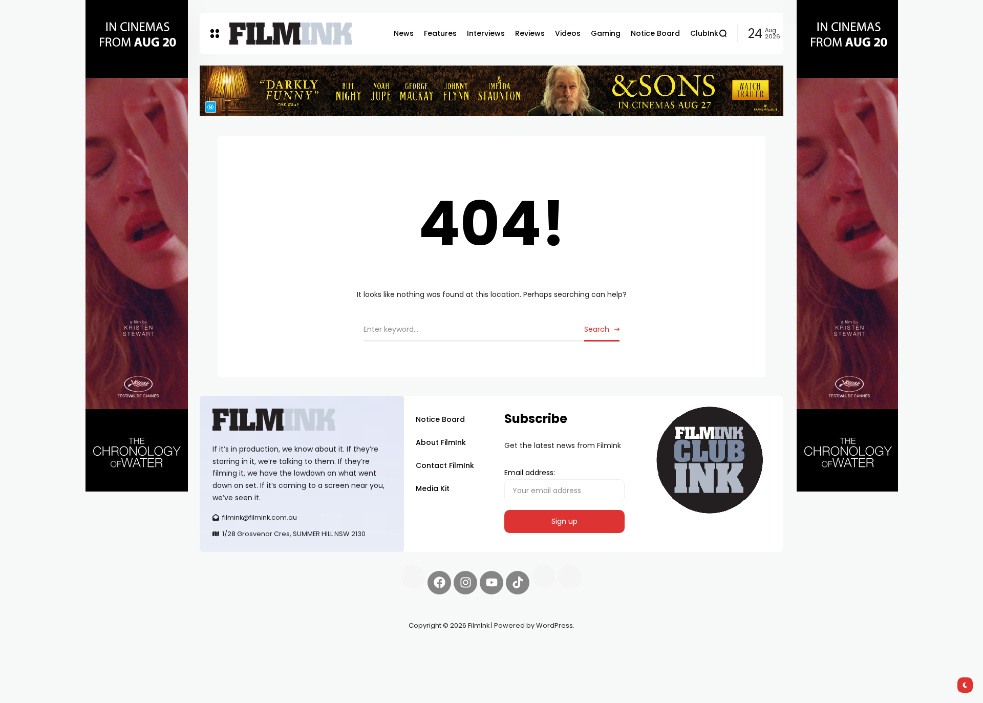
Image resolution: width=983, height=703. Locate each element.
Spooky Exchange (338, 650)
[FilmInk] (290, 34)
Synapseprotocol (230, 650)
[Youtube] (491, 582)
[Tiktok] (517, 582)
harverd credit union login (308, 662)
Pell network (283, 650)
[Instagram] (465, 582)
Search (596, 329)
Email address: (529, 472)
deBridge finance (230, 662)
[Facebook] (439, 582)
